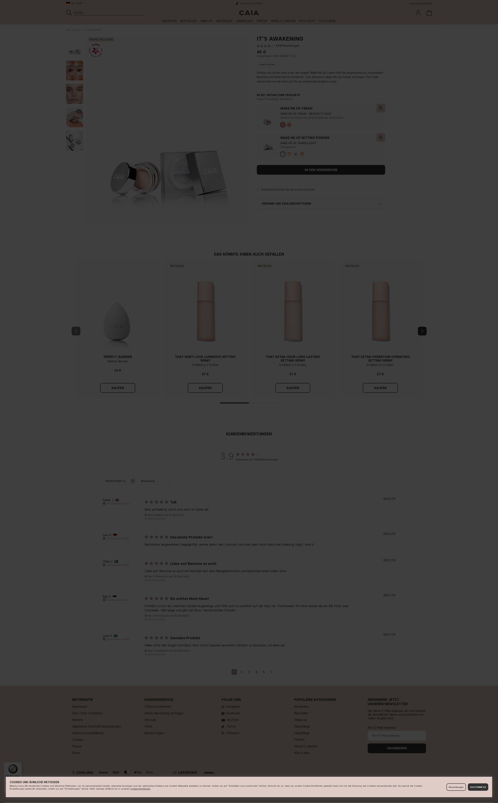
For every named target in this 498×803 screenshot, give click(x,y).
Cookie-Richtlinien (140, 788)
